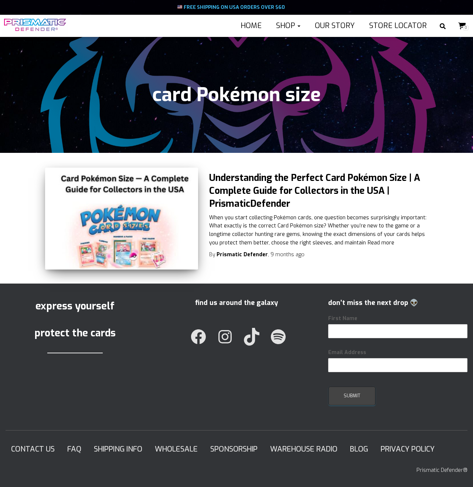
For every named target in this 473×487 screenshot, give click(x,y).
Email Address (347, 352)
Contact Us (33, 449)
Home (250, 26)
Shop (285, 26)
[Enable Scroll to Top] (458, 472)
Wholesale (176, 449)
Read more (381, 242)
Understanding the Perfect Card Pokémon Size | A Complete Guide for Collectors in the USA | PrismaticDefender (314, 191)
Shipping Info (118, 449)
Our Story (334, 26)
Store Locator (397, 26)
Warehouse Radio (303, 449)
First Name (342, 318)
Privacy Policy (408, 449)
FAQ (74, 449)
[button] (298, 26)
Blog (359, 449)
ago (287, 254)
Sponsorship (234, 449)
